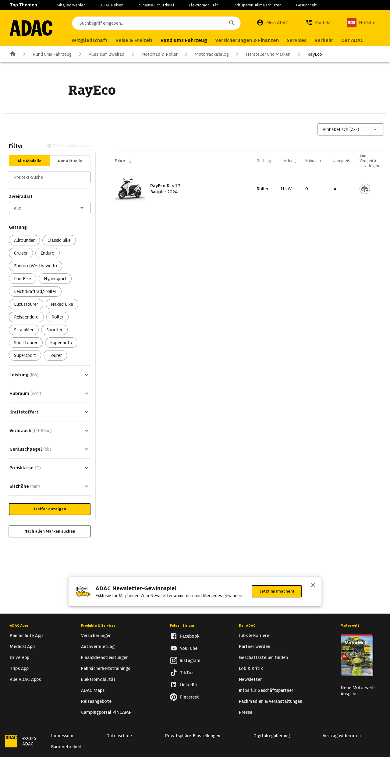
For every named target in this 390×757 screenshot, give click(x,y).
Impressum (62, 735)
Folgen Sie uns (182, 625)
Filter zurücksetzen (72, 146)
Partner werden (254, 646)
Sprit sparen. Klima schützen (257, 5)
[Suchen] (232, 23)
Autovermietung (98, 646)
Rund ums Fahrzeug (52, 54)
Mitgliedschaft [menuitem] (90, 40)
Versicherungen (96, 635)
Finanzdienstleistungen (105, 657)
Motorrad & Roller (159, 54)
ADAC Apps (19, 625)
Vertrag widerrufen (342, 735)
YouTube (188, 648)
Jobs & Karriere (254, 635)
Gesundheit (306, 5)
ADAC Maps (93, 690)
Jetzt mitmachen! (277, 591)
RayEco (314, 54)
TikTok (187, 672)
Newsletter (250, 679)
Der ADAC (247, 625)
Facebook (190, 636)
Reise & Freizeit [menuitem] (134, 40)
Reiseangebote (96, 701)
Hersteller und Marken (268, 54)
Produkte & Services (98, 625)
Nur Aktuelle (70, 161)
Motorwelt (350, 625)
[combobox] (156, 23)
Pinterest (189, 697)
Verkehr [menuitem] (323, 40)
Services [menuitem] (297, 40)
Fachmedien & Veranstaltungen (270, 701)
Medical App (22, 646)
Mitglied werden (71, 5)
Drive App (19, 657)
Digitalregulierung (272, 735)
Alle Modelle (29, 161)
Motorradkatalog (212, 54)
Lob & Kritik (251, 668)
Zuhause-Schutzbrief (156, 5)
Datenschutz (119, 735)
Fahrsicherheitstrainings (105, 668)
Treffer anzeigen (49, 509)
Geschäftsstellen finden (263, 657)
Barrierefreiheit (66, 746)
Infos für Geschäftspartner (266, 690)
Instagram (190, 660)
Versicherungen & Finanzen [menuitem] (247, 40)
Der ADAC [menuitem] (352, 40)
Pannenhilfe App (26, 635)
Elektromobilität (203, 5)
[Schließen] (313, 586)
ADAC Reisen (111, 5)
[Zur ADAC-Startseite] (31, 28)
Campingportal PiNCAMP (106, 712)
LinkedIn (188, 685)
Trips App (19, 668)
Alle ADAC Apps (25, 679)
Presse (245, 712)
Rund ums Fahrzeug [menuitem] (184, 40)
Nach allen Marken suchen (49, 531)
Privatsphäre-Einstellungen (192, 735)
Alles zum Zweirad (106, 54)
